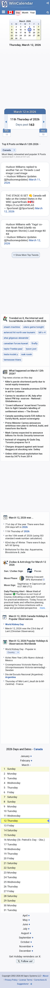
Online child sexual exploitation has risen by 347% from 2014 (23, 455)
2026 (25, 527)
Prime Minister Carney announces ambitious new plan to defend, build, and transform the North (26, 425)
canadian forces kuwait (16, 343)
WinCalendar (21, 3)
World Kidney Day (14, 624)
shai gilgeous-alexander (16, 338)
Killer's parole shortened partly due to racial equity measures (25, 383)
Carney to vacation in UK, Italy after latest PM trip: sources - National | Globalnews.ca (23, 398)
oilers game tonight (33, 327)
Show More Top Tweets (25, 254)
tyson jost (31, 348)
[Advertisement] (25, 79)
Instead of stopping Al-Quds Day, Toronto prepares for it (22, 441)
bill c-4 (42, 332)
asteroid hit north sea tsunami (19, 332)
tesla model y (11, 354)
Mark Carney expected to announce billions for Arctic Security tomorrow (24, 434)
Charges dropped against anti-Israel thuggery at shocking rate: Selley (24, 448)
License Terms (25, 980)
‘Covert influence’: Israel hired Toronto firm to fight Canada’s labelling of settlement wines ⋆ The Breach (25, 408)
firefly (35, 343)
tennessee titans (12, 359)
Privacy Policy (11, 980)
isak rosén (26, 354)
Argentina (10, 677)
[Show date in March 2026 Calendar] (25, 34)
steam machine (12, 327)
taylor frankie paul (13, 348)
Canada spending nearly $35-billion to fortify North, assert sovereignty (25, 417)
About (45, 976)
